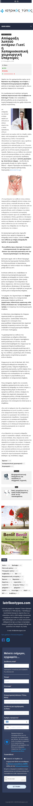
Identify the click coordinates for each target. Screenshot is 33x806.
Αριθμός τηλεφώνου (11, 718)
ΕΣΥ (4, 593)
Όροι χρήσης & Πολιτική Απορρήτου (12, 634)
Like (5, 68)
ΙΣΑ (18, 574)
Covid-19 (6, 585)
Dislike (6, 71)
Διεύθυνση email (9, 661)
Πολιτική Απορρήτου (21, 766)
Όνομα (6, 677)
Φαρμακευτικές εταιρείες (12, 576)
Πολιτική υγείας (9, 568)
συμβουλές (7, 574)
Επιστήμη (17, 590)
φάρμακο (19, 588)
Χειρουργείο (7, 466)
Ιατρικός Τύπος (20, 585)
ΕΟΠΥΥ (6, 590)
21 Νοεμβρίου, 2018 (8, 61)
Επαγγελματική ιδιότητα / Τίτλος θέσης (15, 696)
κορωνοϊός (19, 582)
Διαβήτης (14, 593)
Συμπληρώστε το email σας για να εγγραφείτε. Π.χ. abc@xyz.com (16, 671)
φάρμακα (7, 588)
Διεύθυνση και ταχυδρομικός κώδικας (14, 708)
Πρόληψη (17, 565)
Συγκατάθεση (8, 754)
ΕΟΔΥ (27, 590)
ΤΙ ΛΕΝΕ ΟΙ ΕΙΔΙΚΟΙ (6, 34)
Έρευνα (6, 461)
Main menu (6, 26)
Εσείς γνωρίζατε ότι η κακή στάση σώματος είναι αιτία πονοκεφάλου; (19, 493)
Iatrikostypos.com (16, 602)
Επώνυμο (7, 686)
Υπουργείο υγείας (10, 571)
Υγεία (6, 565)
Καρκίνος (7, 582)
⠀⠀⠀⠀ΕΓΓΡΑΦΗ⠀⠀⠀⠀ (16, 786)
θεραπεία (18, 579)
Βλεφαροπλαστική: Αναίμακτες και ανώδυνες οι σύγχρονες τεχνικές (18, 477)
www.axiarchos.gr (15, 170)
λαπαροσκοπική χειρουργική (13, 463)
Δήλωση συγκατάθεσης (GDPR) (18, 764)
